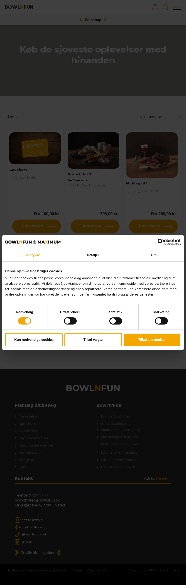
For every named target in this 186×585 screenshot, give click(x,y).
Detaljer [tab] (93, 255)
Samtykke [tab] (32, 255)
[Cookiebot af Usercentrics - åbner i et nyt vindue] (161, 242)
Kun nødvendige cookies (34, 339)
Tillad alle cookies (152, 339)
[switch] (70, 321)
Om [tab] (154, 255)
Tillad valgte (93, 339)
